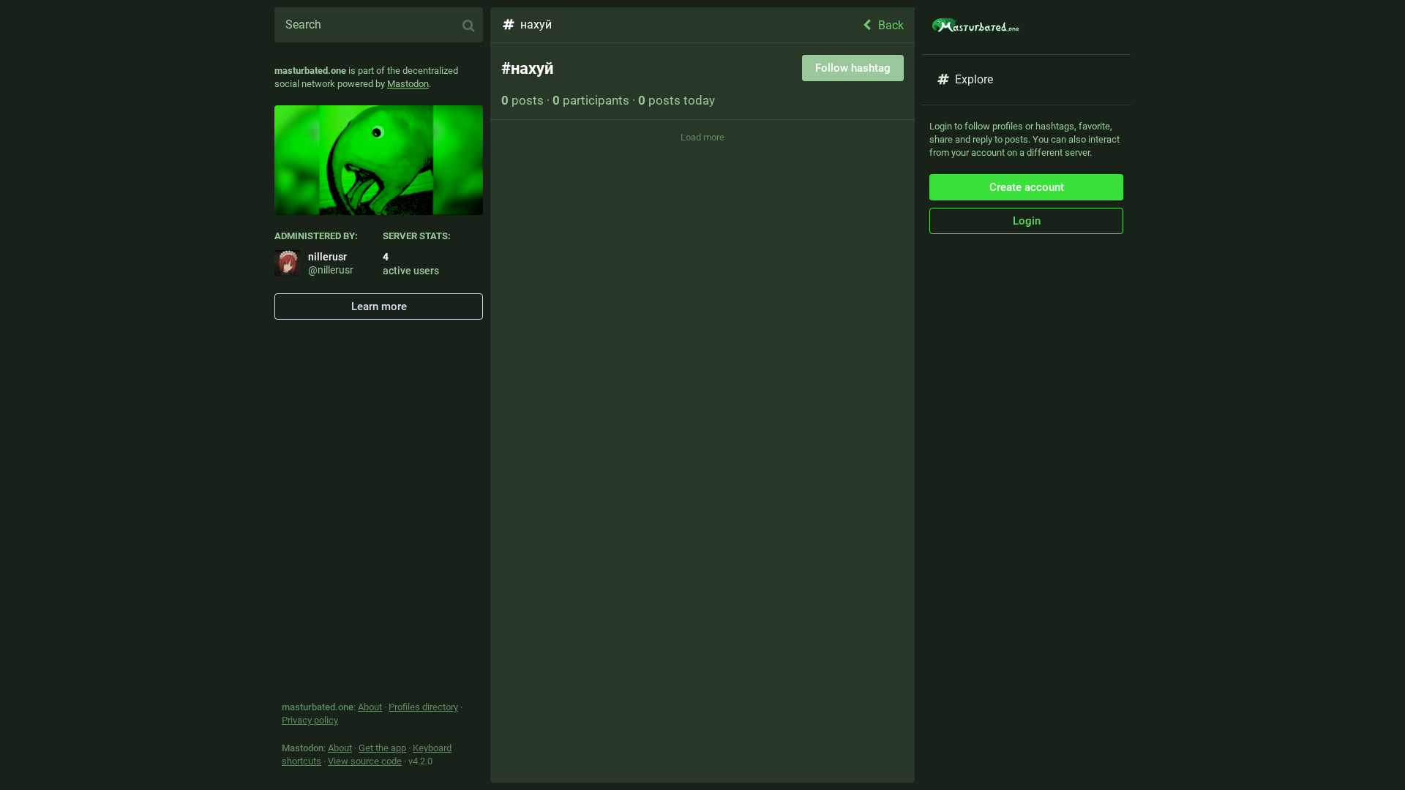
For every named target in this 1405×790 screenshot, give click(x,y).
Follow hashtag (853, 68)
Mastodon (408, 83)
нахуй (536, 24)
